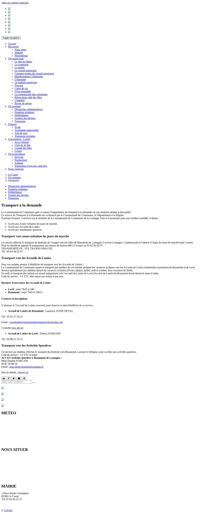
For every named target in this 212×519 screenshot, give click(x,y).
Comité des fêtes (23, 148)
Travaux (19, 85)
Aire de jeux (21, 133)
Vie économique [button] (16, 154)
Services (19, 157)
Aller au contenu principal (14, 2)
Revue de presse (23, 103)
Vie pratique (14, 177)
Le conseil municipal (25, 70)
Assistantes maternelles (27, 130)
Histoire (19, 52)
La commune (21, 64)
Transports (20, 121)
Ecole (18, 127)
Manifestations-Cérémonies (29, 76)
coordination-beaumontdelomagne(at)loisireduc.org (36, 322)
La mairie (20, 67)
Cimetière (20, 100)
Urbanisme (20, 79)
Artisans (19, 163)
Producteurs (21, 160)
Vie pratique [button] (14, 106)
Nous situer (20, 49)
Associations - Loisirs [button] (19, 139)
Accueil (12, 43)
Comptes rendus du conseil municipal (34, 73)
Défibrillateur (21, 115)
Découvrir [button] (13, 46)
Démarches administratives (29, 109)
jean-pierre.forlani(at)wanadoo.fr (26, 366)
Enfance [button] (12, 124)
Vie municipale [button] (16, 58)
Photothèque (21, 55)
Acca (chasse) (22, 142)
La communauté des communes (31, 94)
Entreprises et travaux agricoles (31, 166)
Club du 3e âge (22, 145)
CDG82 (8, 510)
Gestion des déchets (25, 118)
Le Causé (13, 174)
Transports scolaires (25, 136)
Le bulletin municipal (26, 82)
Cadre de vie (21, 88)
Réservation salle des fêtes (28, 97)
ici (27, 372)
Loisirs (18, 151)
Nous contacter (16, 169)
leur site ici (17, 327)
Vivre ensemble (23, 91)
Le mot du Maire (23, 61)
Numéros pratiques (24, 112)
